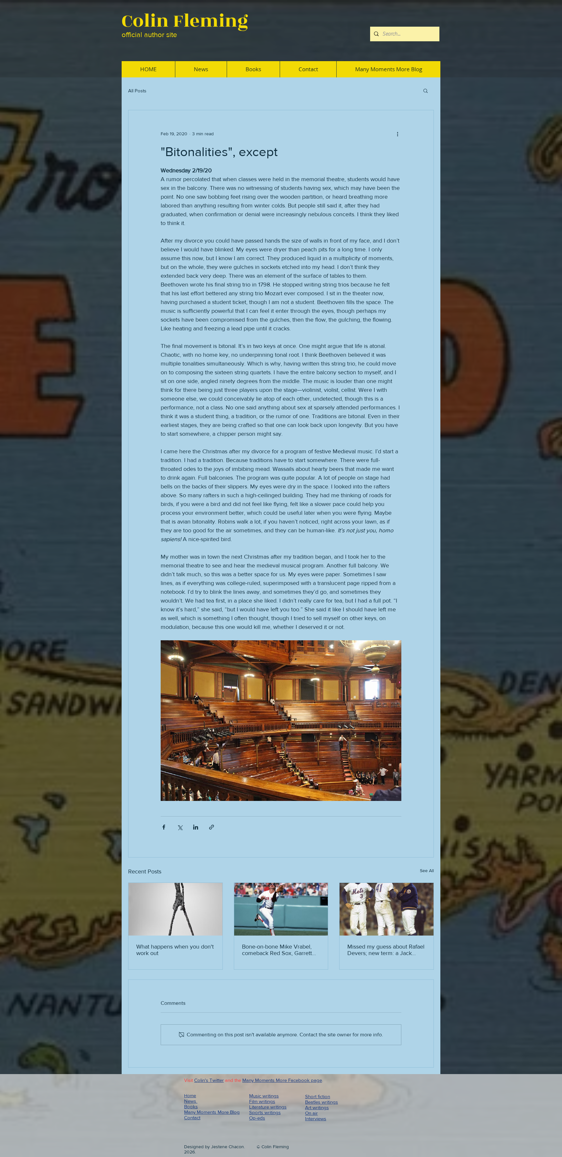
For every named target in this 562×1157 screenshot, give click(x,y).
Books (191, 1106)
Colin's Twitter (209, 1080)
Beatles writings (321, 1102)
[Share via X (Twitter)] (180, 827)
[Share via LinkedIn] (196, 827)
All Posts (137, 90)
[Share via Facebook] (164, 827)
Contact (192, 1117)
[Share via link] (211, 827)
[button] (425, 90)
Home (190, 1095)
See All (427, 870)
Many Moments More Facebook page (282, 1080)
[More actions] (397, 134)
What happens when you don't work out (175, 949)
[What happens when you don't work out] (175, 909)
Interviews (315, 1118)
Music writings (264, 1095)
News (190, 1101)
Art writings (317, 1107)
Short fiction (317, 1096)
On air (311, 1113)
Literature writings (268, 1107)
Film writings (262, 1101)
